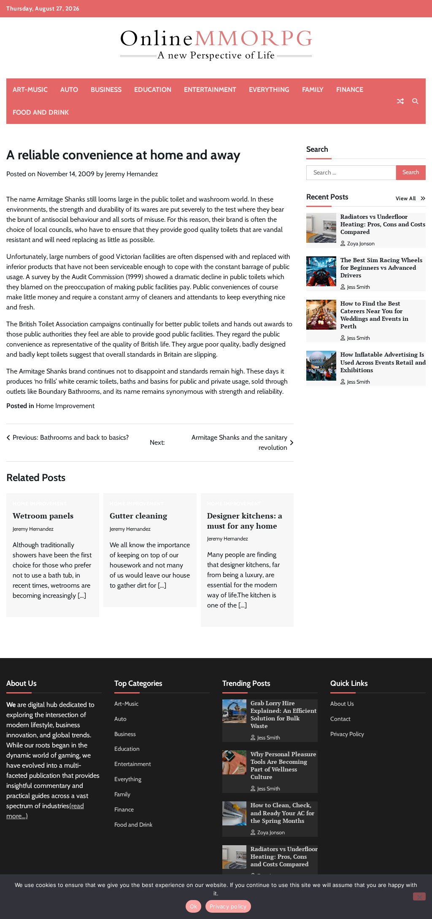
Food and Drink (41, 112)
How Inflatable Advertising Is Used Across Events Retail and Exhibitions (383, 362)
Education (152, 90)
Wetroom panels (43, 516)
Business (106, 90)
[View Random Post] (400, 101)
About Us (342, 703)
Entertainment (210, 90)
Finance (349, 90)
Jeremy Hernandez (131, 174)
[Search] (415, 101)
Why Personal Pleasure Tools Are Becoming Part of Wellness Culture (283, 765)
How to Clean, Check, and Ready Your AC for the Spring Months (282, 812)
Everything (269, 90)
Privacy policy (228, 906)
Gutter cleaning (138, 516)
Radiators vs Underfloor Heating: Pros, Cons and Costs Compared (382, 224)
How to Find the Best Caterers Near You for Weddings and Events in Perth (374, 315)
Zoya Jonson (361, 243)
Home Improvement (65, 406)
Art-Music (30, 90)
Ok (193, 906)
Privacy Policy (347, 734)
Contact (340, 718)
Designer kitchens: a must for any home (244, 520)
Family (313, 90)
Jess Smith (358, 287)
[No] (419, 896)
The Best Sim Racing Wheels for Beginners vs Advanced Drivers (381, 267)
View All (406, 198)
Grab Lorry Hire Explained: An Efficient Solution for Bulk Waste (284, 714)
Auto (69, 90)
